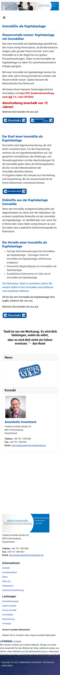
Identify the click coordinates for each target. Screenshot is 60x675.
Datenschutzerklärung (13, 590)
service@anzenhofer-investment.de (28, 445)
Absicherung (8, 619)
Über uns (6, 581)
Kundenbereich (9, 572)
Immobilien (7, 614)
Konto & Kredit (9, 610)
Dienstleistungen (10, 601)
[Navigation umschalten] (4, 18)
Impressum (7, 585)
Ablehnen (23, 671)
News (5, 577)
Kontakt (6, 568)
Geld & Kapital (9, 605)
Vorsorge (6, 623)
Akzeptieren (8, 671)
